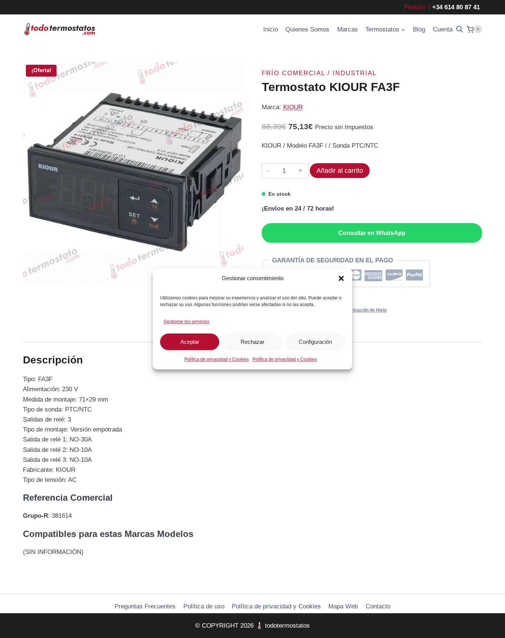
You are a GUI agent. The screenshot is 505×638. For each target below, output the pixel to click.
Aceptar (189, 342)
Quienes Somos (307, 29)
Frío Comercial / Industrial (319, 73)
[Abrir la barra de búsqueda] (459, 29)
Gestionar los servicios (186, 321)
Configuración (315, 342)
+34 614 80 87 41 (456, 7)
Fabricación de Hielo (365, 310)
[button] (341, 278)
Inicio (270, 29)
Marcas (347, 29)
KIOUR (293, 107)
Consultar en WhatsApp (372, 233)
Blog (419, 29)
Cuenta (443, 29)
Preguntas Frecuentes (145, 606)
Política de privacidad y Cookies (216, 359)
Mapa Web (343, 606)
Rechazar (252, 342)
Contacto (378, 606)
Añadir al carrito (339, 170)
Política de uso (203, 606)
